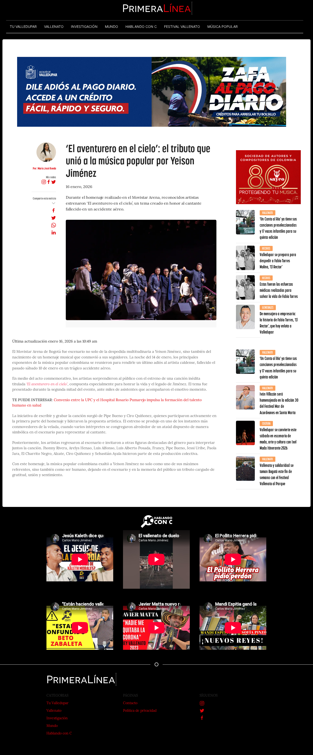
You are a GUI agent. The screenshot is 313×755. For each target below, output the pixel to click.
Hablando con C (59, 733)
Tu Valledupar (57, 703)
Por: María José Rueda (44, 168)
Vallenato (53, 711)
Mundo (52, 726)
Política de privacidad (139, 711)
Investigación (57, 718)
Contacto (130, 703)
